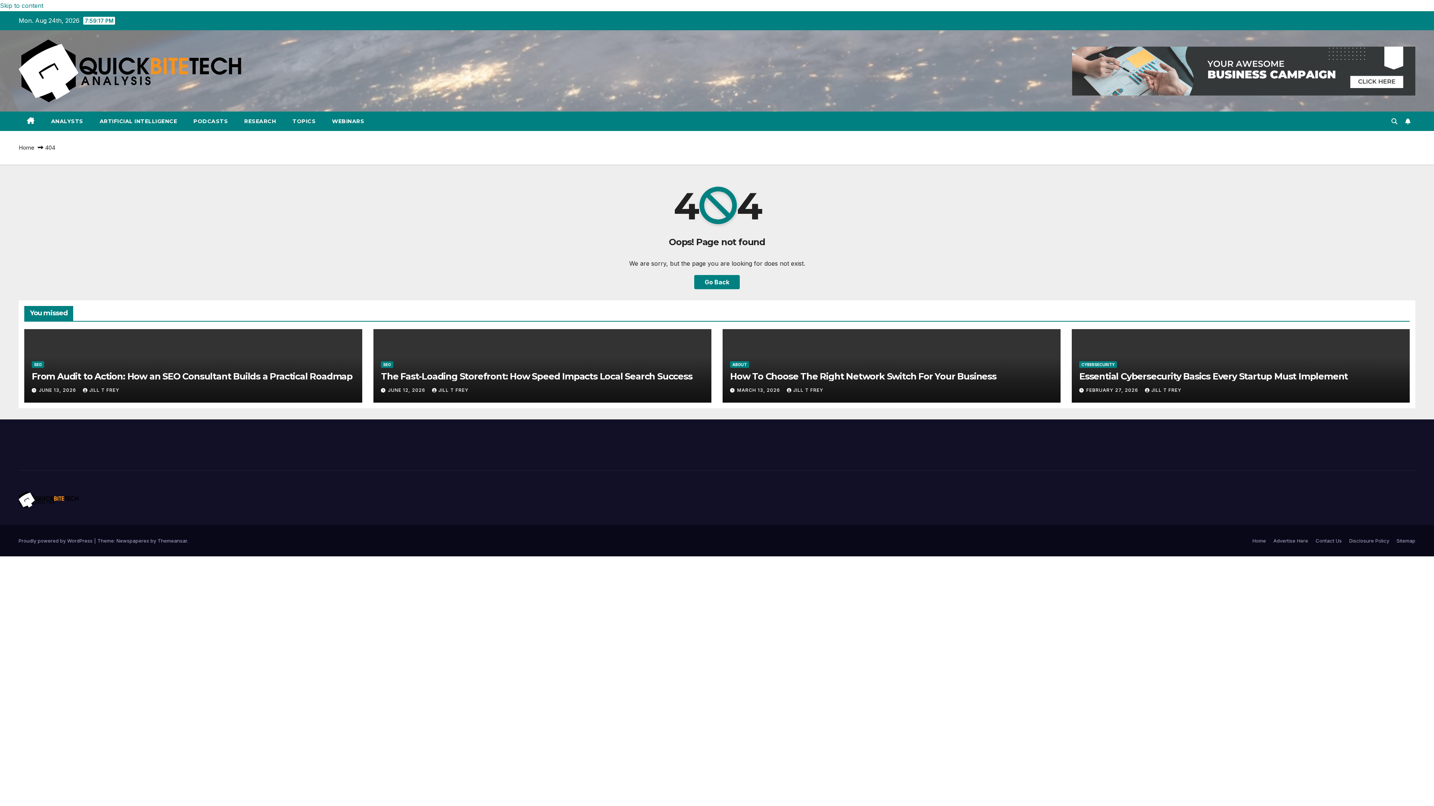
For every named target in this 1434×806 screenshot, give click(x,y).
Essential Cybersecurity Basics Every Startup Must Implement (1213, 376)
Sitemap (1406, 541)
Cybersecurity (1098, 364)
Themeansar (172, 541)
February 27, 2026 (1113, 390)
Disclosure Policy (1369, 541)
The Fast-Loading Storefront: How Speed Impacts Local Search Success (536, 376)
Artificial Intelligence (138, 121)
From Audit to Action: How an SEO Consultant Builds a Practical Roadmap (192, 376)
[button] (1394, 121)
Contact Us (1329, 541)
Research (260, 121)
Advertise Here (1290, 541)
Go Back (717, 282)
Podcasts (210, 121)
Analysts (67, 121)
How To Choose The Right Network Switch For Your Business (863, 376)
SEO (38, 364)
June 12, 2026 (407, 390)
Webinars (348, 121)
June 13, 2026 (58, 390)
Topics (304, 121)
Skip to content (21, 5)
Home (26, 147)
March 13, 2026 (759, 390)
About (739, 364)
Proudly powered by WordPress (56, 541)
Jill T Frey (104, 390)
